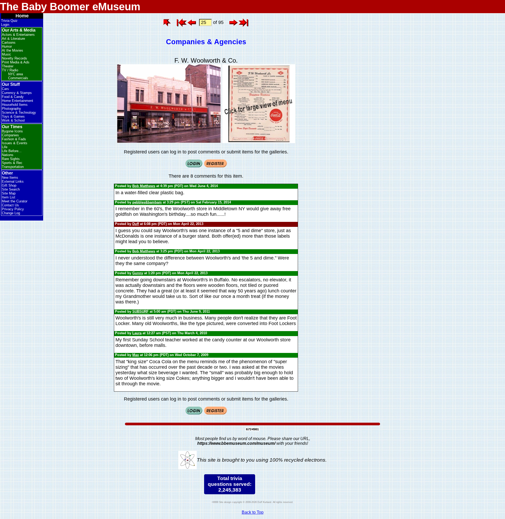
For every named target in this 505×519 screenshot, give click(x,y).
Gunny (137, 273)
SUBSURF (140, 311)
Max (135, 355)
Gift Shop (9, 185)
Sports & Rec (12, 163)
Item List (8, 197)
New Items (10, 177)
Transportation (13, 167)
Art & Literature (13, 39)
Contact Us (10, 205)
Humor (7, 46)
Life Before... (12, 151)
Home (22, 15)
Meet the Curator (14, 201)
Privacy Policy (13, 209)
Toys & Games (13, 116)
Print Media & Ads (15, 62)
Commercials (18, 78)
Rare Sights (11, 159)
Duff (135, 224)
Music (6, 54)
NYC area (15, 74)
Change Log (11, 213)
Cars (5, 89)
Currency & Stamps (17, 93)
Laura (137, 333)
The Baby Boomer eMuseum (70, 6)
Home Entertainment (17, 101)
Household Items (15, 105)
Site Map (9, 193)
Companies (10, 135)
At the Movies (12, 50)
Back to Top (253, 512)
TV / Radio (10, 70)
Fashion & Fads (14, 139)
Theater (7, 66)
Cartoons (9, 42)
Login (5, 25)
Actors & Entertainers (18, 35)
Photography (11, 109)
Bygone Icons (12, 131)
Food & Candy (13, 97)
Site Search (11, 189)
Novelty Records (14, 58)
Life (4, 147)
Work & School (13, 120)
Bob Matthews (143, 186)
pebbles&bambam (147, 202)
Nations (7, 155)
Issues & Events (14, 143)
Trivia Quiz (9, 21)
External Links (13, 181)
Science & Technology (19, 112)
